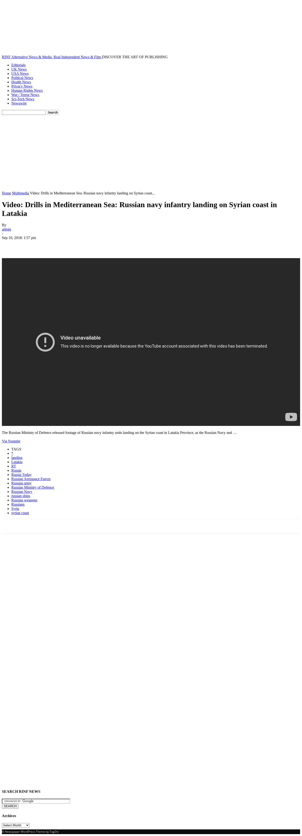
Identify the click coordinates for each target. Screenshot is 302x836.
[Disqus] (151, 603)
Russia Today (21, 475)
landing (16, 458)
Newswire (19, 103)
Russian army (21, 483)
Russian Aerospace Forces (30, 479)
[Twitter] (26, 244)
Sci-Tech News (22, 99)
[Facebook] (9, 244)
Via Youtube (11, 441)
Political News (22, 78)
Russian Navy (21, 492)
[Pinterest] (43, 244)
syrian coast (20, 513)
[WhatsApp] (60, 244)
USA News (20, 73)
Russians (18, 504)
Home (6, 193)
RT (13, 466)
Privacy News (21, 86)
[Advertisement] (151, 156)
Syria (15, 509)
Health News (21, 82)
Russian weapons (24, 500)
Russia (16, 470)
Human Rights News (27, 90)
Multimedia (20, 193)
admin (6, 229)
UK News (19, 69)
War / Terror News (25, 95)
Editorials (18, 65)
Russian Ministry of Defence (32, 487)
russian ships (20, 496)
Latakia (16, 462)
